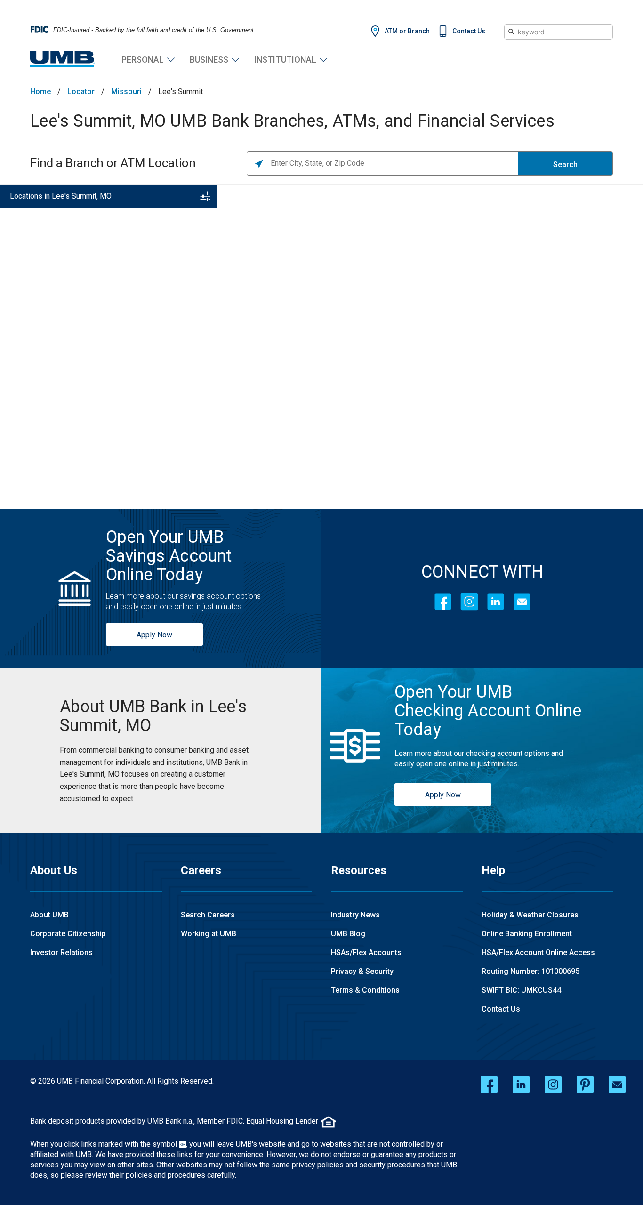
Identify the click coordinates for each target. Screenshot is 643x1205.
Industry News (355, 914)
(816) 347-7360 (36, 426)
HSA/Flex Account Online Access (538, 952)
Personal (142, 59)
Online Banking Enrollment (527, 933)
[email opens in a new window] (617, 1084)
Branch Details (146, 426)
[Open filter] (205, 196)
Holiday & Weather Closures (530, 914)
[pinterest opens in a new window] (585, 1084)
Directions (92, 426)
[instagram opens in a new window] (553, 1084)
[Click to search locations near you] (259, 163)
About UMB (49, 914)
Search (565, 164)
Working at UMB (208, 933)
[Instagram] (469, 601)
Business (209, 59)
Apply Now (154, 634)
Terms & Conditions (365, 990)
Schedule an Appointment (100, 447)
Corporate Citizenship (68, 933)
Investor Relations (61, 952)
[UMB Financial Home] (62, 59)
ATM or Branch (407, 31)
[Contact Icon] (522, 601)
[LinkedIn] (495, 601)
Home (40, 92)
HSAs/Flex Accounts (366, 952)
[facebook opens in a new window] (489, 1084)
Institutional (285, 59)
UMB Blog (348, 933)
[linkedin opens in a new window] (521, 1084)
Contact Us (468, 31)
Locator (81, 92)
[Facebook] (443, 601)
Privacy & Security (362, 971)
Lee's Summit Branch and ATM (68, 230)
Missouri (126, 92)
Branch (21, 241)
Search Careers (208, 914)
